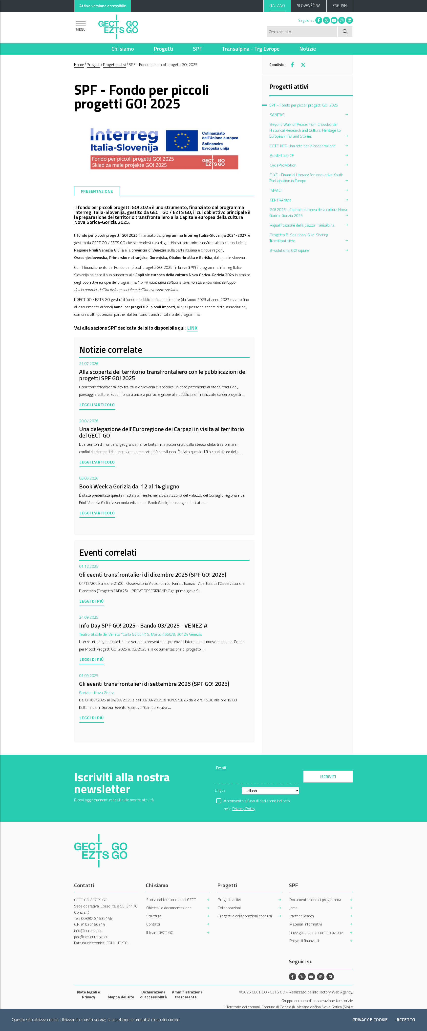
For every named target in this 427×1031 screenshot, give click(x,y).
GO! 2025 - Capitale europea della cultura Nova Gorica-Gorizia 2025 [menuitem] (308, 212)
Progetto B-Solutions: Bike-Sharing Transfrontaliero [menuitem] (298, 238)
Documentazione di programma (315, 900)
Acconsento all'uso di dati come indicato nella (257, 801)
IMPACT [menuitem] (276, 190)
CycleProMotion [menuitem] (283, 165)
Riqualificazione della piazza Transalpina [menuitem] (302, 225)
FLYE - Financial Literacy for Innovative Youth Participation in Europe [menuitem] (306, 178)
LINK (192, 328)
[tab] (97, 191)
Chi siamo (122, 48)
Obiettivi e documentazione (169, 908)
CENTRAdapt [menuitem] (280, 200)
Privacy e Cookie (370, 1020)
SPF (197, 48)
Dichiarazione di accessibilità (153, 994)
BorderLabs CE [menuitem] (282, 155)
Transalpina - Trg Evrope (250, 48)
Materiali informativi (305, 924)
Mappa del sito (121, 997)
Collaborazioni (229, 908)
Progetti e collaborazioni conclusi (245, 916)
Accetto (406, 1020)
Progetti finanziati (304, 941)
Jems (293, 908)
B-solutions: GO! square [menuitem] (289, 250)
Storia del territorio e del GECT (171, 900)
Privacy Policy (243, 809)
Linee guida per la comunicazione (316, 932)
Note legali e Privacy (88, 994)
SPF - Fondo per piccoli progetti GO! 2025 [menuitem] (303, 105)
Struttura (153, 916)
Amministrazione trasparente (186, 994)
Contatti (153, 924)
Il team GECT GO (159, 932)
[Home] (118, 25)
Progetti (163, 48)
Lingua (220, 790)
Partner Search (301, 916)
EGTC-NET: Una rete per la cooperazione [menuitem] (303, 146)
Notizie (307, 48)
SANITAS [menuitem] (277, 115)
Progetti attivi (114, 64)
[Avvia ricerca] (345, 31)
